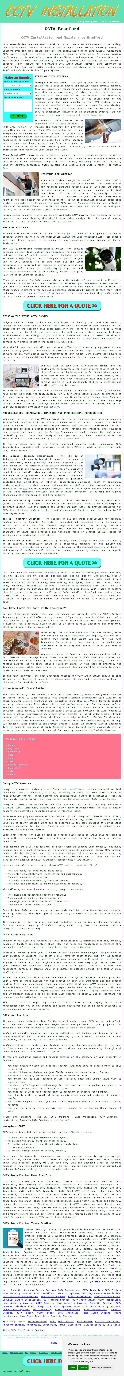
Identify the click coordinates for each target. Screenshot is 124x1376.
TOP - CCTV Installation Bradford (24, 1330)
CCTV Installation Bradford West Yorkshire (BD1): (36, 44)
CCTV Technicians (69, 1290)
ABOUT (95, 22)
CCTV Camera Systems (107, 1297)
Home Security (42, 1310)
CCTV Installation (79, 1297)
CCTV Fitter (112, 1290)
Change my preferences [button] (101, 1367)
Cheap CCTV (44, 1306)
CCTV (37, 280)
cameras (67, 120)
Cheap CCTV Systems (16, 1310)
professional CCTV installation (37, 1262)
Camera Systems (45, 1290)
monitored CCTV (54, 1259)
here (101, 1211)
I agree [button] (72, 1367)
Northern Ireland (13, 1325)
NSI (25, 488)
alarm (43, 624)
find (13, 1181)
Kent (52, 1321)
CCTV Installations (67, 1310)
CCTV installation (52, 1214)
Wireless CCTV (25, 1306)
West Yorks (113, 1325)
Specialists (43, 1353)
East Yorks (74, 1325)
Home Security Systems (105, 1306)
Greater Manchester (107, 1321)
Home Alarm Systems (53, 1297)
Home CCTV (80, 1306)
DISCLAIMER (115, 22)
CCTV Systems (62, 1306)
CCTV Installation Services (20, 1297)
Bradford (53, 573)
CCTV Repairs (44, 1303)
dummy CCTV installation (57, 1252)
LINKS (87, 22)
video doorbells (31, 724)
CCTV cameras (80, 215)
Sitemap (5, 1353)
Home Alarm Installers (34, 1316)
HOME (80, 22)
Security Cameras (22, 1290)
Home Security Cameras (17, 1293)
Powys (62, 1325)
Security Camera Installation (101, 1293)
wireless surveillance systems (86, 1268)
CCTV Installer (92, 1290)
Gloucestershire (94, 1325)
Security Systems (68, 1293)
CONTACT (104, 22)
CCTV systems (64, 1198)
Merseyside (33, 1325)
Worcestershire (37, 1321)
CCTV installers (103, 586)
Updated (33, 1353)
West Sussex (66, 1321)
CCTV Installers (44, 1293)
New (26, 1353)
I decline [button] (83, 1367)
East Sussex (84, 1321)
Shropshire (49, 1325)
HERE (97, 1281)
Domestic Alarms (61, 1316)
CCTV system (10, 54)
